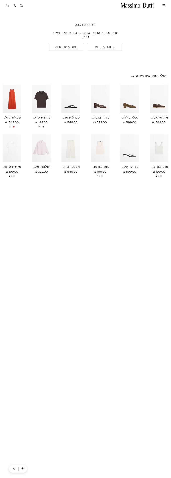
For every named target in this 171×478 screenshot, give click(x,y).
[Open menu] (164, 5)
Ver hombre (66, 47)
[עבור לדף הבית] (137, 5)
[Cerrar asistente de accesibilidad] (13, 468)
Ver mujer (105, 47)
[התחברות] (14, 5)
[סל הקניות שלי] (7, 5)
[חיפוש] (21, 5)
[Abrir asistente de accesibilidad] (22, 469)
